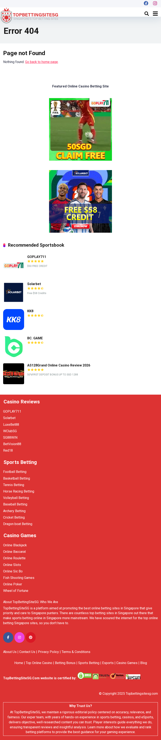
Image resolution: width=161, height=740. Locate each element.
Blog (143, 663)
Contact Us (27, 652)
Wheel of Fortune (15, 591)
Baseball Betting (15, 504)
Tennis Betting (13, 485)
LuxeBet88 (11, 425)
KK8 (30, 311)
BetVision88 (12, 444)
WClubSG (10, 431)
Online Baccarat (14, 552)
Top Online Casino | (40, 663)
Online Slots (12, 565)
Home (18, 663)
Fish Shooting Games (18, 578)
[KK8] (13, 329)
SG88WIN (10, 437)
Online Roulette (14, 558)
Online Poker (12, 584)
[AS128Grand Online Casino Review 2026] (13, 383)
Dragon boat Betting (17, 524)
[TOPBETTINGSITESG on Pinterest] (31, 637)
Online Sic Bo (13, 571)
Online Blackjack (15, 545)
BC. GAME (35, 338)
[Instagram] (155, 3)
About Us (10, 652)
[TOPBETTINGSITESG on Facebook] (8, 637)
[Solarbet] (13, 302)
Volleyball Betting (16, 498)
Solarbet (34, 284)
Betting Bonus (65, 663)
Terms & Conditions (76, 652)
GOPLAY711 (36, 257)
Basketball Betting (16, 478)
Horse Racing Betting (18, 491)
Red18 (8, 450)
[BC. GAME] (13, 356)
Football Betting (14, 472)
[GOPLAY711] (13, 275)
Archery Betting (14, 511)
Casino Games (127, 663)
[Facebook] (146, 3)
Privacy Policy (48, 652)
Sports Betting (88, 663)
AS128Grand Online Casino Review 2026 (58, 365)
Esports (108, 663)
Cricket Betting (14, 517)
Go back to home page (41, 62)
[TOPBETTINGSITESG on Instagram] (19, 637)
